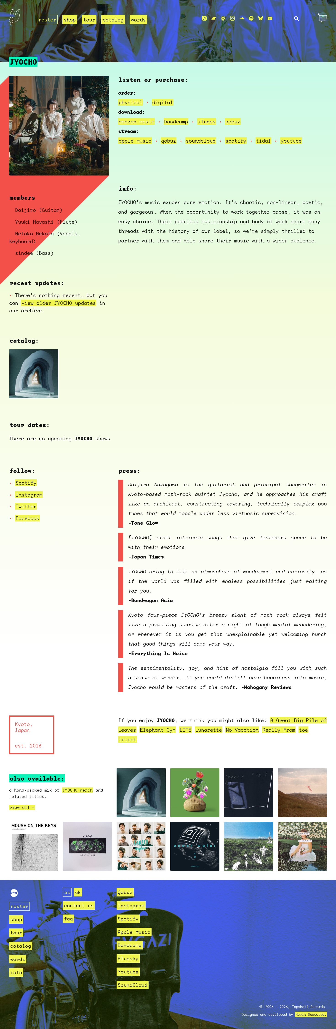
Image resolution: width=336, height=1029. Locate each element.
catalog (113, 19)
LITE (185, 729)
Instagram (29, 494)
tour (89, 19)
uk (78, 892)
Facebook (27, 518)
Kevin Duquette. (311, 1014)
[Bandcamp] (213, 18)
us (67, 892)
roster (47, 19)
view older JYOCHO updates (58, 303)
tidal (263, 140)
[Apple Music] (204, 18)
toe (303, 729)
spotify (235, 140)
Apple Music (134, 932)
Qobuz (125, 892)
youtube (291, 140)
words (138, 19)
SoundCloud (132, 985)
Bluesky (128, 958)
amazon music (136, 121)
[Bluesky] (260, 18)
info (16, 972)
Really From (278, 729)
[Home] (20, 18)
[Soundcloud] (242, 18)
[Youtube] (270, 18)
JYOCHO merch (77, 790)
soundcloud (201, 140)
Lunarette (208, 729)
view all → (22, 807)
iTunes (207, 121)
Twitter (26, 506)
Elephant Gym (158, 729)
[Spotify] (251, 18)
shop (70, 19)
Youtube (128, 972)
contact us (79, 905)
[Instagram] (232, 18)
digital (162, 102)
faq (68, 919)
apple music (135, 140)
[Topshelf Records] (14, 895)
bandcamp (176, 121)
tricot (127, 739)
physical (130, 102)
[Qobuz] (223, 18)
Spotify (26, 482)
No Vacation (242, 729)
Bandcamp (129, 945)
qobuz (232, 121)
